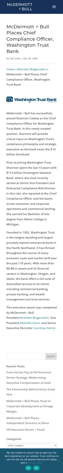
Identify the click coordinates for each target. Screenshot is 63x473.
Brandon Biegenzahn (31, 69)
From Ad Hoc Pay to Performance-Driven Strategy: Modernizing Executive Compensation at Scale (29, 377)
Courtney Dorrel (44, 328)
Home (10, 69)
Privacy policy (35, 462)
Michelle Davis (30, 323)
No (36, 468)
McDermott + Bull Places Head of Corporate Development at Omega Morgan (29, 406)
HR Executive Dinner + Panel (25, 430)
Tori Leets (15, 58)
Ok (28, 468)
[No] (58, 460)
